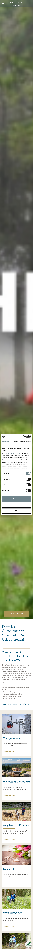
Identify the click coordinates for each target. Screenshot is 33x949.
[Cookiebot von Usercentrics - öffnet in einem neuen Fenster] (23, 436)
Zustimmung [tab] (6, 441)
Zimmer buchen (16, 614)
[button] (28, 944)
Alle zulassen (16, 499)
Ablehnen (16, 511)
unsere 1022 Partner (14, 453)
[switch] (28, 479)
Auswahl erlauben (16, 505)
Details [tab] (15, 441)
